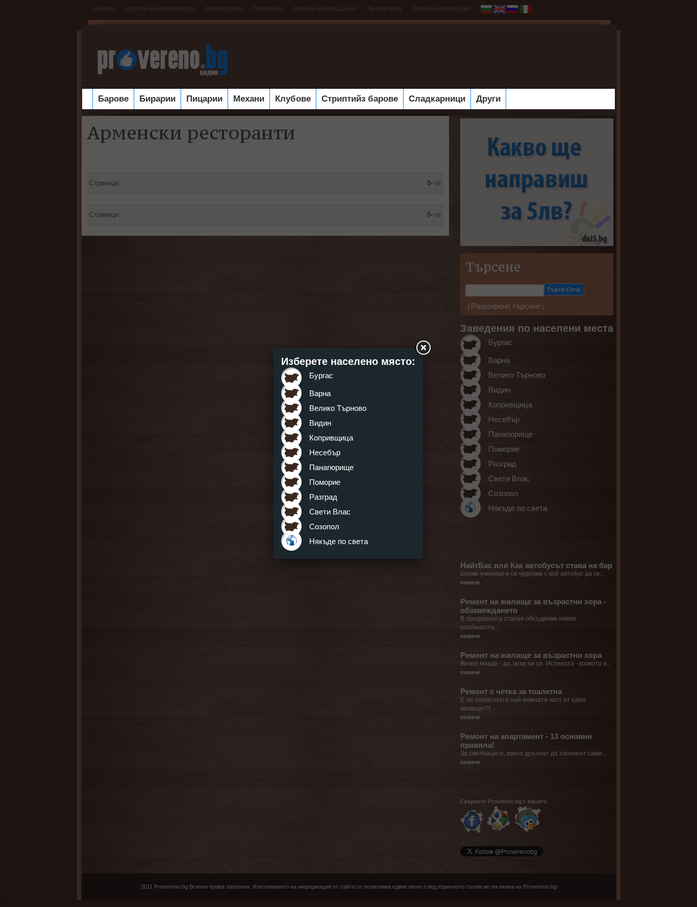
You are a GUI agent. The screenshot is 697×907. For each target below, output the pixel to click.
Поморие (324, 482)
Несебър (324, 452)
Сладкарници (437, 99)
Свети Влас (330, 511)
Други (488, 99)
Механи (248, 99)
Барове (113, 99)
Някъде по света (338, 541)
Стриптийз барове (359, 99)
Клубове (293, 99)
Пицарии (204, 99)
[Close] (423, 348)
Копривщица (331, 437)
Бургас (321, 375)
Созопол (324, 526)
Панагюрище (331, 467)
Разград (323, 497)
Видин (320, 423)
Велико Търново (337, 408)
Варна (320, 393)
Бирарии (157, 99)
